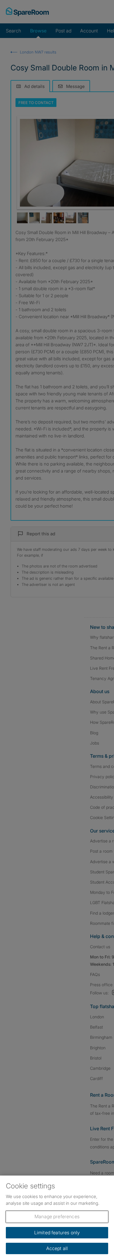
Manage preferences (57, 1216)
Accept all (57, 1248)
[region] (57, 1218)
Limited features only (57, 1232)
